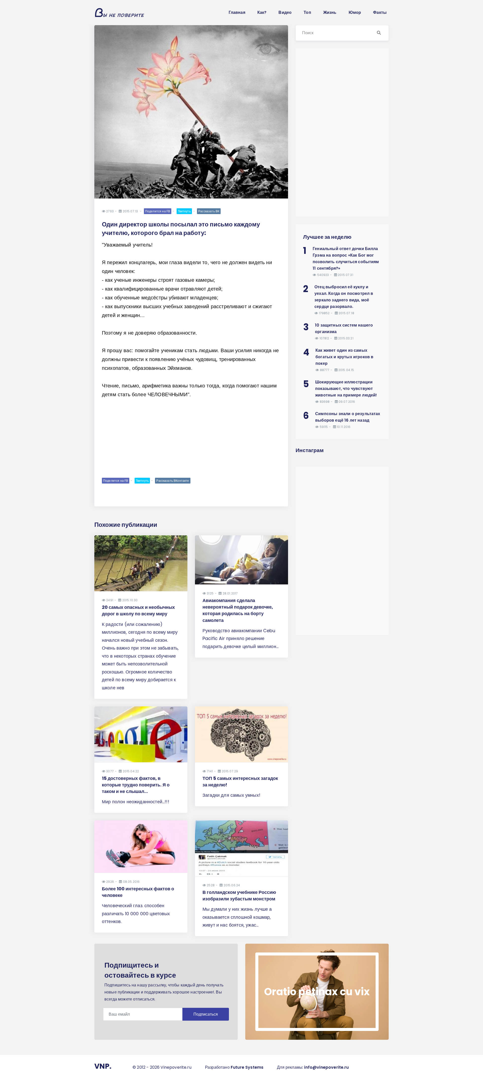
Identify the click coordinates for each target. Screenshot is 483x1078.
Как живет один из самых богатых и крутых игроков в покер (344, 356)
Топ (307, 12)
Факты (380, 12)
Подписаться (205, 1014)
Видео (285, 12)
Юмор (355, 12)
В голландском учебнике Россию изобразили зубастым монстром (239, 895)
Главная (237, 12)
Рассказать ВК (208, 211)
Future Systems (247, 1067)
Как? (262, 12)
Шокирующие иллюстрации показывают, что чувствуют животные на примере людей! (346, 388)
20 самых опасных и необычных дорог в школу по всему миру (138, 610)
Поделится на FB (157, 211)
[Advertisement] (191, 438)
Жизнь (330, 12)
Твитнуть (184, 211)
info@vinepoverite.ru (326, 1067)
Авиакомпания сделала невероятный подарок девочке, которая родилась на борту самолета (238, 610)
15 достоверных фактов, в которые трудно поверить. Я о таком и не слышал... (136, 784)
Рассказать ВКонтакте (172, 480)
